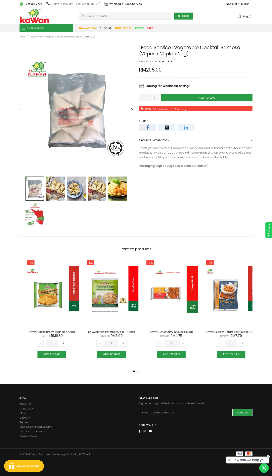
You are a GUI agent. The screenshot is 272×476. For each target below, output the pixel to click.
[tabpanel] (46, 312)
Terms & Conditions (32, 431)
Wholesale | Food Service (125, 4)
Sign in (245, 4)
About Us (25, 404)
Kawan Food (34, 16)
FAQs (23, 413)
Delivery (25, 417)
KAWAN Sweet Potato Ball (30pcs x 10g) (166, 332)
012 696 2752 (34, 4)
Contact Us (27, 408)
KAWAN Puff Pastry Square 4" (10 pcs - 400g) (225, 333)
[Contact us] (264, 468)
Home (22, 36)
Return (24, 422)
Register (231, 4)
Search (183, 16)
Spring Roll (165, 61)
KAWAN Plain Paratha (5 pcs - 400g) (46, 332)
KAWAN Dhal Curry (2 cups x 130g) (106, 332)
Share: (143, 121)
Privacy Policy (28, 436)
